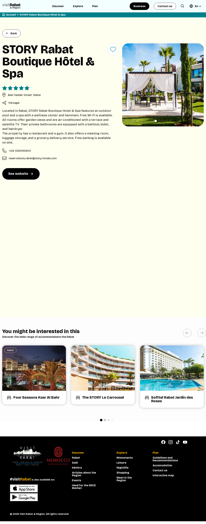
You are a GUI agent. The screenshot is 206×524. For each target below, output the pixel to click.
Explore (78, 6)
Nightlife (122, 467)
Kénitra (77, 467)
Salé (75, 462)
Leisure (121, 462)
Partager (14, 103)
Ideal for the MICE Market (84, 487)
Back (14, 33)
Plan (95, 6)
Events (76, 480)
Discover (58, 6)
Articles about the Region (84, 474)
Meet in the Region (124, 479)
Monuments (125, 457)
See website (18, 174)
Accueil (11, 14)
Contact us (165, 6)
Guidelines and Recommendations (165, 459)
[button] (155, 121)
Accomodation (162, 465)
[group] (34, 374)
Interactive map (163, 475)
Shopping (123, 472)
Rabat (76, 457)
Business (139, 6)
